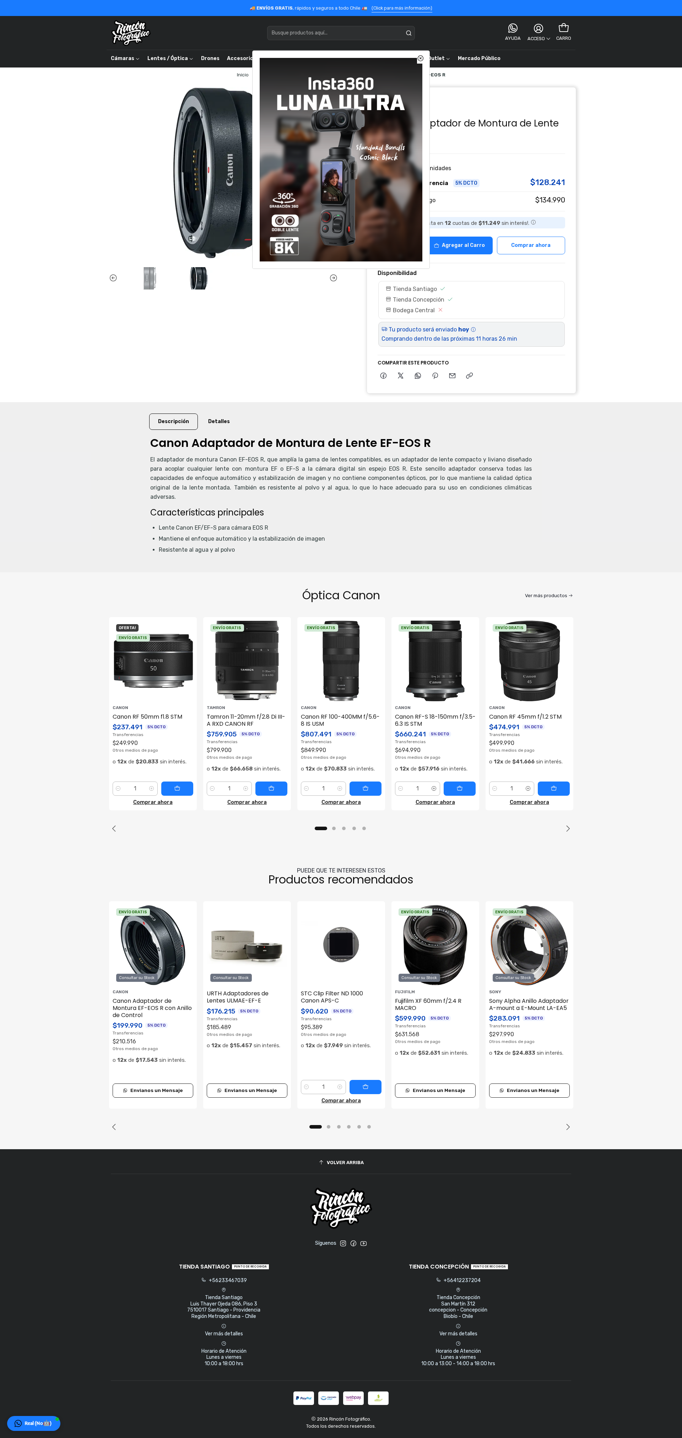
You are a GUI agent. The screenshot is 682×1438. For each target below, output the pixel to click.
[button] (33, 1423)
